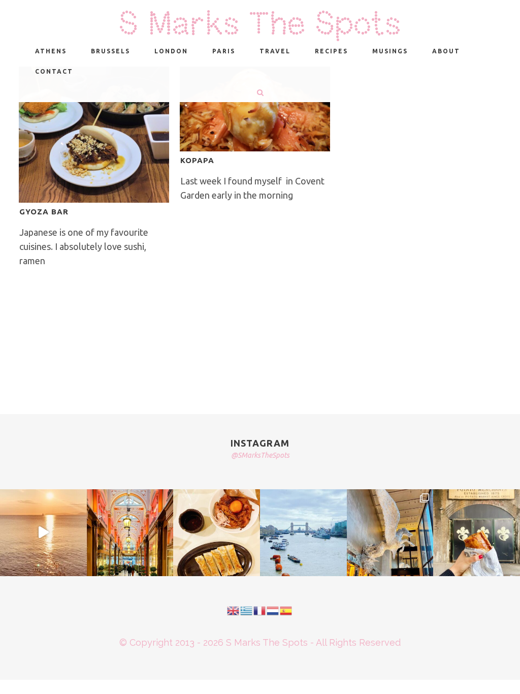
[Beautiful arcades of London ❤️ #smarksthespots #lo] (130, 532)
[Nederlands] (273, 610)
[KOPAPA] (255, 109)
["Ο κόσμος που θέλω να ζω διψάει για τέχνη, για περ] (43, 532)
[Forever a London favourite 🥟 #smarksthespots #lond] (216, 532)
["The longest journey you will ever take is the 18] (303, 532)
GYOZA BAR (44, 211)
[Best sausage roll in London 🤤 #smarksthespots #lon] (476, 532)
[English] (233, 610)
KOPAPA (197, 160)
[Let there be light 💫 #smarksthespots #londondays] (390, 532)
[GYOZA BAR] (94, 135)
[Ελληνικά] (246, 610)
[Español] (286, 610)
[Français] (260, 610)
